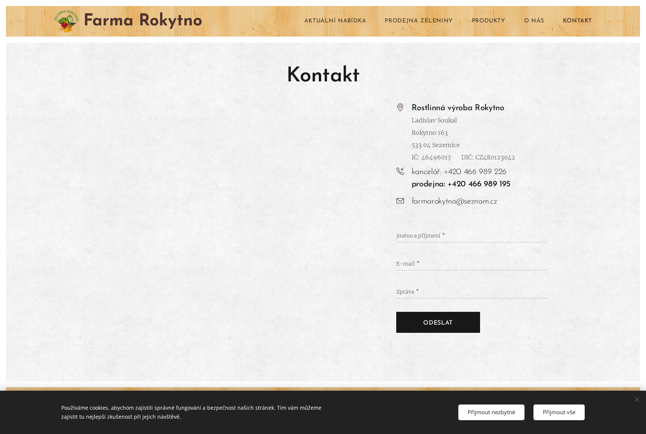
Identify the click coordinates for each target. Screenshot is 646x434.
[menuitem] (339, 21)
